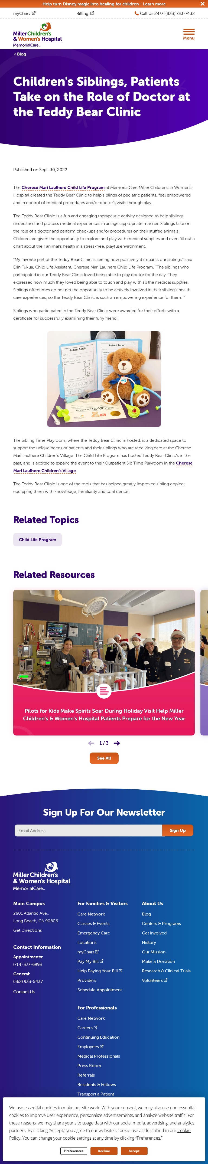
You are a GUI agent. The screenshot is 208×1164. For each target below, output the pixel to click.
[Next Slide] (116, 743)
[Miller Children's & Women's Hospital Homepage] (37, 34)
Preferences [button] (148, 1138)
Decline (104, 1151)
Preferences (73, 1151)
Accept (134, 1151)
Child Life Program (37, 539)
